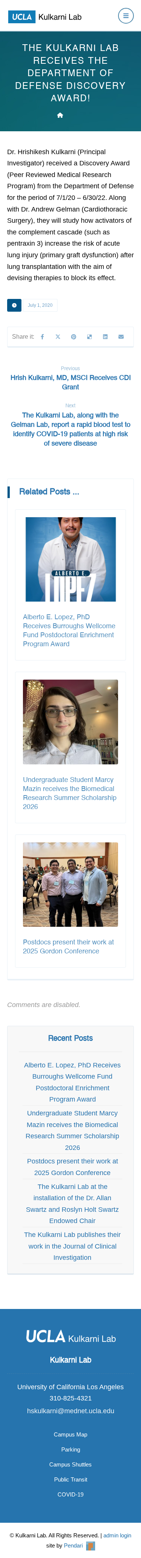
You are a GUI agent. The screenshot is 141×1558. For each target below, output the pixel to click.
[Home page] (60, 115)
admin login (117, 1535)
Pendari (74, 1545)
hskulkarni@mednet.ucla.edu (70, 1411)
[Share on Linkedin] (105, 337)
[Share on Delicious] (89, 337)
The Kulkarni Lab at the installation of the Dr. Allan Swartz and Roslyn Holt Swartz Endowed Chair (72, 1204)
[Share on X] (58, 337)
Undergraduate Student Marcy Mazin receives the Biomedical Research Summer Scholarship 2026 (72, 1130)
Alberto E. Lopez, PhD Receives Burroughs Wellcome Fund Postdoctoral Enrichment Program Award (72, 1082)
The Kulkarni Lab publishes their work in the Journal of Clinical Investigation (72, 1246)
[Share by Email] (121, 337)
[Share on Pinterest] (73, 337)
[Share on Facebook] (42, 337)
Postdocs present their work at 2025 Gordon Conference (72, 1167)
